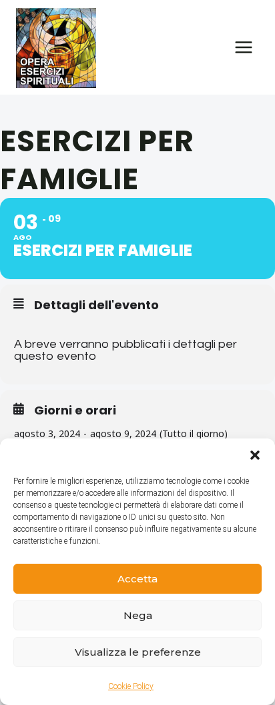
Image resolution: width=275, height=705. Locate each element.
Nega (137, 615)
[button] (255, 455)
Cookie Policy (131, 686)
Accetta (137, 578)
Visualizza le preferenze (138, 652)
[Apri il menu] (243, 47)
